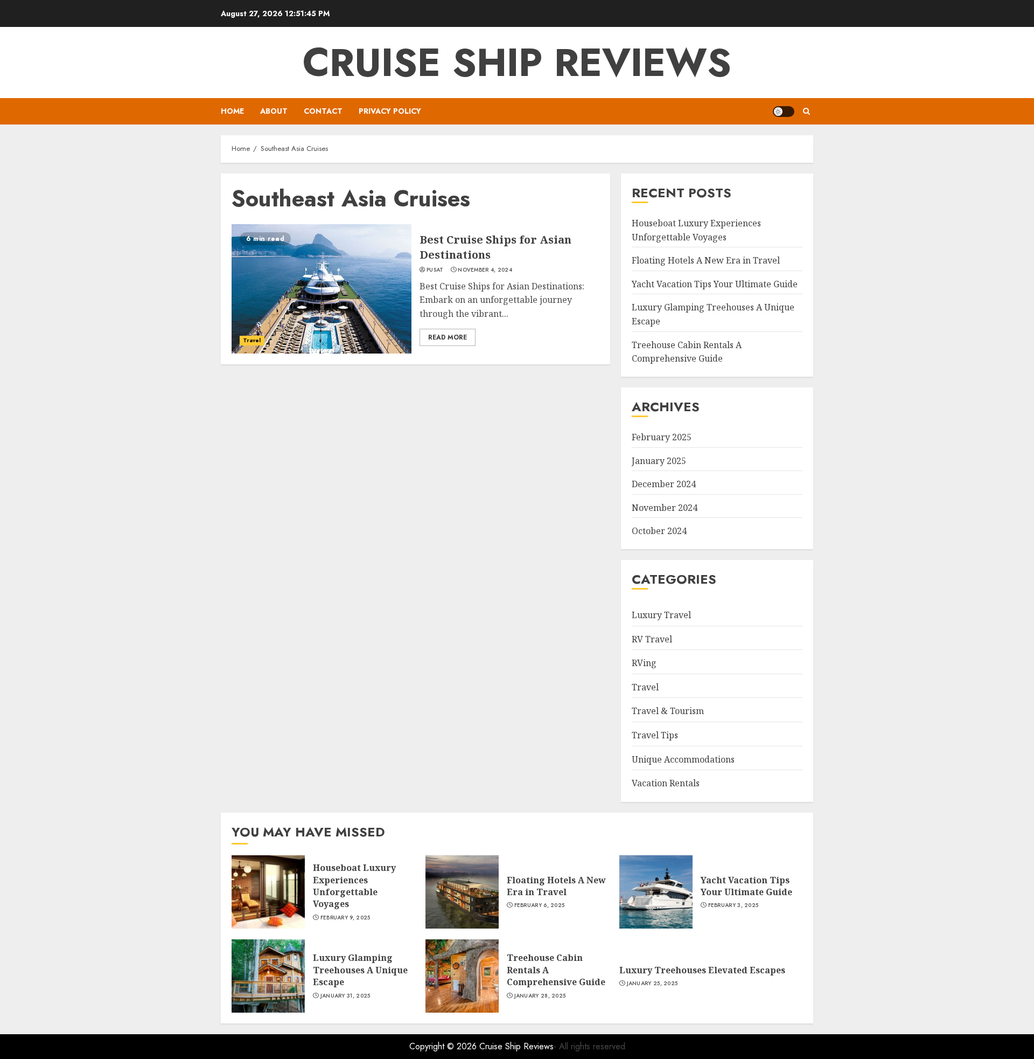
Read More (447, 337)
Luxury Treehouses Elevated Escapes (702, 970)
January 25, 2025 (652, 983)
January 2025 (659, 461)
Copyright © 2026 (444, 1046)
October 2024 (659, 531)
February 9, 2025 (345, 918)
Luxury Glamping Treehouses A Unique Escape (360, 970)
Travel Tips (655, 735)
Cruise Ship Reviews (517, 62)
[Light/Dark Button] (783, 111)
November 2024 (664, 508)
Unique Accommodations (683, 759)
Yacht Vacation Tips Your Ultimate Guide (715, 284)
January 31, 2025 (345, 996)
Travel (252, 340)
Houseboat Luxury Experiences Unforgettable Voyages (354, 886)
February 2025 (661, 437)
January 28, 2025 (540, 996)
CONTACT (323, 111)
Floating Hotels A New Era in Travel (706, 260)
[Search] (806, 111)
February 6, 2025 (539, 905)
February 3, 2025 (733, 905)
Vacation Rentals (666, 783)
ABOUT (274, 111)
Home (232, 111)
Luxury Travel (661, 615)
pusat (435, 270)
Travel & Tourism (668, 711)
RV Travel (652, 639)
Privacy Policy (390, 111)
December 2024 (664, 484)
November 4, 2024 (485, 270)
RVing (644, 663)
